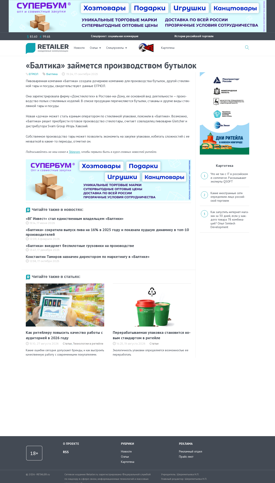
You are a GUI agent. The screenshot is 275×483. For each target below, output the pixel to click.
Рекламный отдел (190, 451)
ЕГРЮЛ (33, 74)
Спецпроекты (115, 48)
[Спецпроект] (146, 45)
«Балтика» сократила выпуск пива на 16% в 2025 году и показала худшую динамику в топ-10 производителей (107, 232)
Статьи (94, 48)
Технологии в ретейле (88, 343)
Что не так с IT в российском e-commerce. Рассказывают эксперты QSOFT (229, 177)
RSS (66, 452)
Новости (79, 48)
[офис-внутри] (108, 161)
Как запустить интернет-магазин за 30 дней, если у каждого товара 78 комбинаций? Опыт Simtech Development (230, 219)
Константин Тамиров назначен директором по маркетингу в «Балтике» (88, 256)
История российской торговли (193, 36)
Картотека (167, 48)
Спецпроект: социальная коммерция (114, 36)
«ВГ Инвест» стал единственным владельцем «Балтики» (75, 218)
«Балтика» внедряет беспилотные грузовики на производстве (80, 245)
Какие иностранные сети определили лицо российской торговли (228, 196)
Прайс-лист (186, 456)
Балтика (52, 74)
